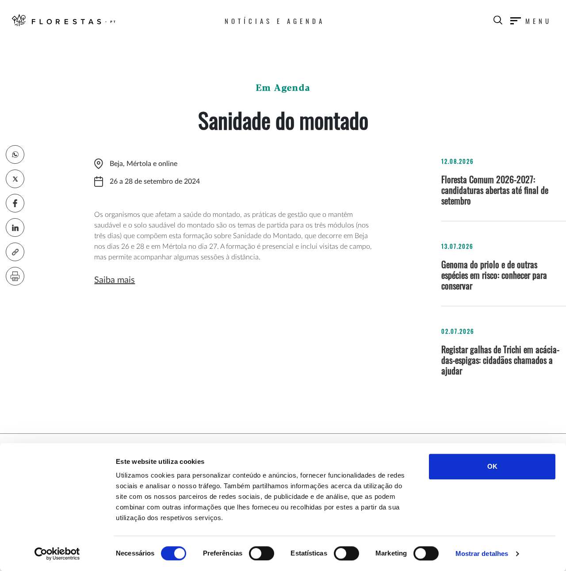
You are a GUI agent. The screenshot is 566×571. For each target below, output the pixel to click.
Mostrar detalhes (482, 553)
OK (492, 466)
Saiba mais (114, 280)
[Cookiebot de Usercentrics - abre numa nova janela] (57, 553)
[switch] (261, 553)
